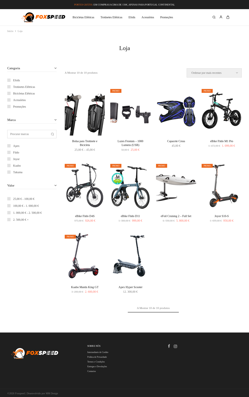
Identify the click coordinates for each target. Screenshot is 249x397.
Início (10, 31)
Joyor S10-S (222, 216)
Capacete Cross (176, 141)
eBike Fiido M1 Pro (221, 141)
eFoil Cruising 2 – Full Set (176, 216)
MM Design (52, 393)
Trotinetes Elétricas (111, 17)
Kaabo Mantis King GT (85, 287)
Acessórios (147, 17)
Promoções (166, 17)
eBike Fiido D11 (130, 216)
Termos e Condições (96, 361)
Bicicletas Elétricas (83, 17)
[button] (130, 133)
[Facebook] (169, 346)
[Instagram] (175, 347)
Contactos (91, 371)
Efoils (132, 17)
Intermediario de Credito (97, 352)
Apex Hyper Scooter (130, 287)
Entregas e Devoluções (97, 366)
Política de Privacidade (97, 357)
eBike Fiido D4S (85, 216)
